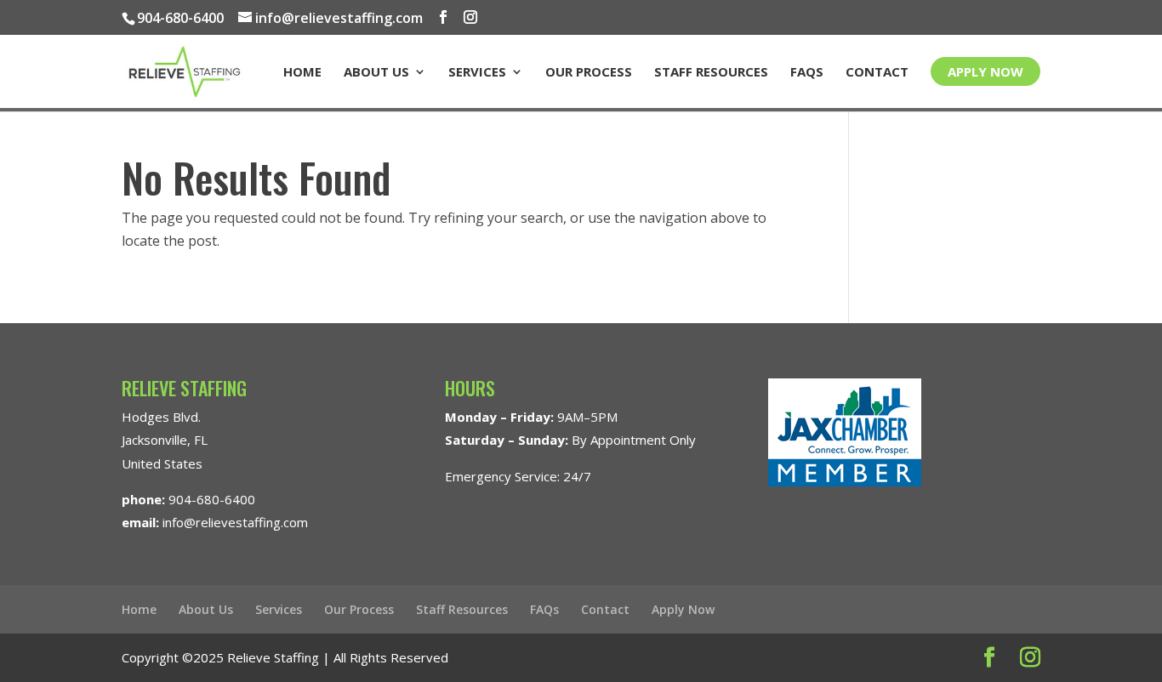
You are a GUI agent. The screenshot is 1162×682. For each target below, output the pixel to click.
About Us (376, 72)
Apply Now (985, 71)
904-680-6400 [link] (211, 499)
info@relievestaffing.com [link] (235, 522)
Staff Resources (711, 72)
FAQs (806, 72)
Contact (877, 72)
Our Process (588, 72)
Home (302, 72)
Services (477, 72)
